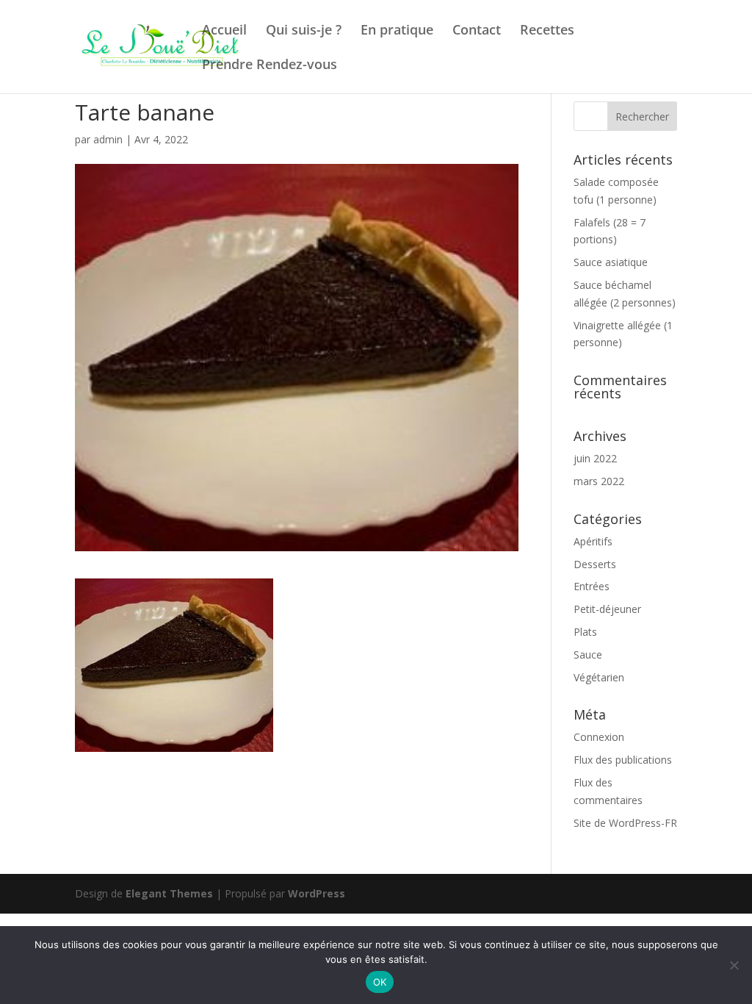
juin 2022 (595, 458)
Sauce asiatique (611, 262)
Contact (476, 31)
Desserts (595, 564)
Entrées (592, 586)
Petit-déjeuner (607, 609)
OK (380, 982)
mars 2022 (599, 481)
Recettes (547, 31)
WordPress (316, 893)
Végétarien (599, 677)
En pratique (397, 31)
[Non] (733, 965)
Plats (585, 632)
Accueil (224, 31)
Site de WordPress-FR (625, 823)
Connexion (599, 737)
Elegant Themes (169, 893)
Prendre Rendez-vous (269, 66)
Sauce (588, 654)
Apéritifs (593, 541)
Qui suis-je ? (303, 31)
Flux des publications (623, 760)
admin (108, 139)
